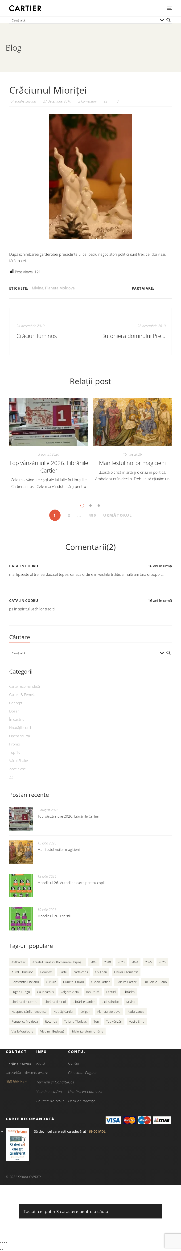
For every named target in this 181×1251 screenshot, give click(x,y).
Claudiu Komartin (126, 972)
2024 (135, 962)
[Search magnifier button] (168, 20)
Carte (63, 972)
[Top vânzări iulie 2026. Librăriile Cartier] (48, 422)
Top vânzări (114, 1021)
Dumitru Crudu (73, 982)
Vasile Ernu (136, 1021)
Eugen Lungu (21, 992)
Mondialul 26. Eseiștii (53, 916)
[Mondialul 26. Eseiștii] (21, 918)
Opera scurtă (19, 735)
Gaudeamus (45, 992)
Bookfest (46, 972)
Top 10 (15, 752)
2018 (93, 962)
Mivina (37, 288)
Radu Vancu (136, 1011)
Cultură (51, 982)
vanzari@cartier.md (21, 1072)
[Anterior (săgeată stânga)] (0, 1249)
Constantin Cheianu (25, 982)
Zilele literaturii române (87, 1031)
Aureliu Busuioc (22, 972)
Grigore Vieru (70, 992)
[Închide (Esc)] (6, 1242)
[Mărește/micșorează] (0, 1242)
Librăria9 (129, 992)
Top (96, 1021)
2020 (121, 962)
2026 (162, 962)
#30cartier (18, 962)
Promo (14, 744)
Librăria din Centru (24, 1002)
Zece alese (17, 768)
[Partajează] (4, 1242)
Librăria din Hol (55, 1002)
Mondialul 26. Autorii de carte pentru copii (70, 882)
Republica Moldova (25, 1021)
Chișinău (101, 972)
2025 (148, 962)
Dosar (14, 711)
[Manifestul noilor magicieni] (132, 422)
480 (92, 515)
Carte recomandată (24, 686)
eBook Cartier (100, 982)
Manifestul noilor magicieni (132, 463)
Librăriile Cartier (84, 1002)
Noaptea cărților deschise (29, 1011)
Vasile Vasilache (22, 1031)
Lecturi (111, 992)
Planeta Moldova (60, 288)
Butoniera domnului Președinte (133, 336)
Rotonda (51, 1021)
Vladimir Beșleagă (52, 1031)
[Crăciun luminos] (48, 331)
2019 (107, 962)
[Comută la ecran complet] (2, 1242)
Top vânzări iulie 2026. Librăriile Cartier (48, 466)
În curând (17, 719)
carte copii (81, 972)
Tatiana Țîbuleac (75, 1021)
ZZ (105, 101)
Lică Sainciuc (110, 1002)
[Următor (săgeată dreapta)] (2, 1249)
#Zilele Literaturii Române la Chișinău (58, 962)
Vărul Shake (18, 760)
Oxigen (85, 1011)
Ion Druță (92, 992)
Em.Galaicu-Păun (155, 982)
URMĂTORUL (117, 515)
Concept (15, 702)
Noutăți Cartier (63, 1011)
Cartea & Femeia (22, 694)
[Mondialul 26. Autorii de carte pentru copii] (21, 885)
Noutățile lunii (20, 727)
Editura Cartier (126, 982)
